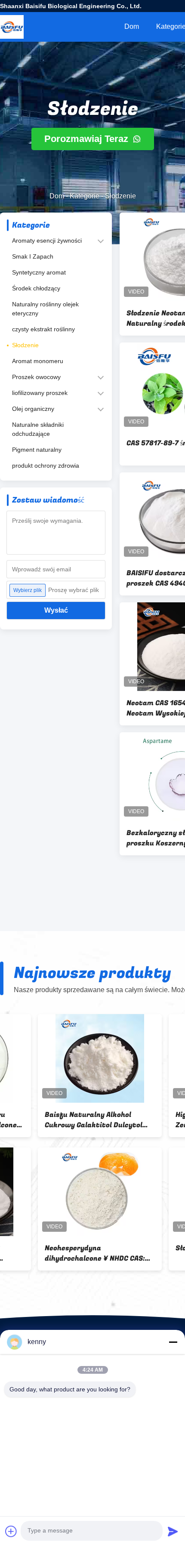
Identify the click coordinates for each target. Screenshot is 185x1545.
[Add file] (11, 1531)
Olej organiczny (33, 408)
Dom (131, 26)
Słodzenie (25, 345)
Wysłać (56, 610)
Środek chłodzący (36, 288)
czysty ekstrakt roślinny (43, 329)
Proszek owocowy (36, 376)
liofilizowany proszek (40, 392)
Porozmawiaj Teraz (87, 138)
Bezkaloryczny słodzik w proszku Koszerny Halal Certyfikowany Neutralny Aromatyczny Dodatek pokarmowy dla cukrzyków (53, 1120)
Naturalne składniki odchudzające (38, 429)
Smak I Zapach (32, 256)
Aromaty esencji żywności (47, 240)
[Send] (173, 1531)
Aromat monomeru (37, 361)
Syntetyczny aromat (39, 272)
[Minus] (173, 1342)
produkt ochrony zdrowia (45, 465)
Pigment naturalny (37, 449)
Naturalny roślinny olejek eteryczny (45, 309)
